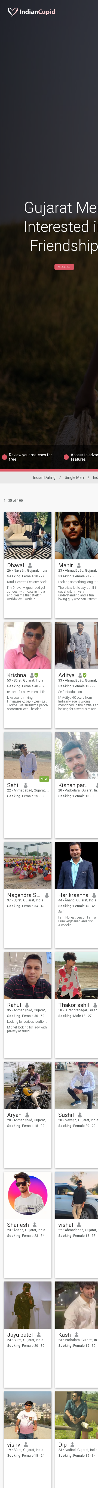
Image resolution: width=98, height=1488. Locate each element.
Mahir (65, 565)
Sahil (13, 785)
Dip (62, 1444)
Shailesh (18, 1225)
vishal (65, 1225)
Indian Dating (44, 477)
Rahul (14, 1005)
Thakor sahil (74, 1005)
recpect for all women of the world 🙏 (28, 692)
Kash (64, 1335)
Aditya (66, 675)
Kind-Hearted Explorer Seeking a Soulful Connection (28, 582)
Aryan (14, 1115)
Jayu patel (20, 1335)
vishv (13, 1444)
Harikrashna (73, 895)
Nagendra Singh (24, 895)
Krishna (16, 675)
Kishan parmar (75, 785)
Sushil (66, 1115)
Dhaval (15, 565)
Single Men (74, 477)
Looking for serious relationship (28, 1022)
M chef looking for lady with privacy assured (27, 1029)
